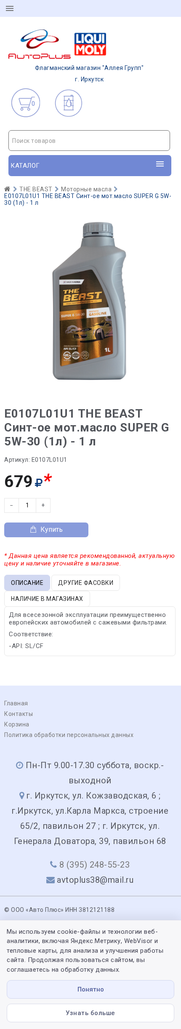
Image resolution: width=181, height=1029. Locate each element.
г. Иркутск (89, 73)
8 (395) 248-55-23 (94, 865)
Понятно (90, 989)
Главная (16, 703)
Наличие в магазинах (47, 598)
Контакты (18, 713)
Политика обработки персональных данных (68, 735)
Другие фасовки (85, 582)
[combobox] (89, 140)
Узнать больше (90, 1013)
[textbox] (89, 141)
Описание (27, 582)
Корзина (16, 724)
